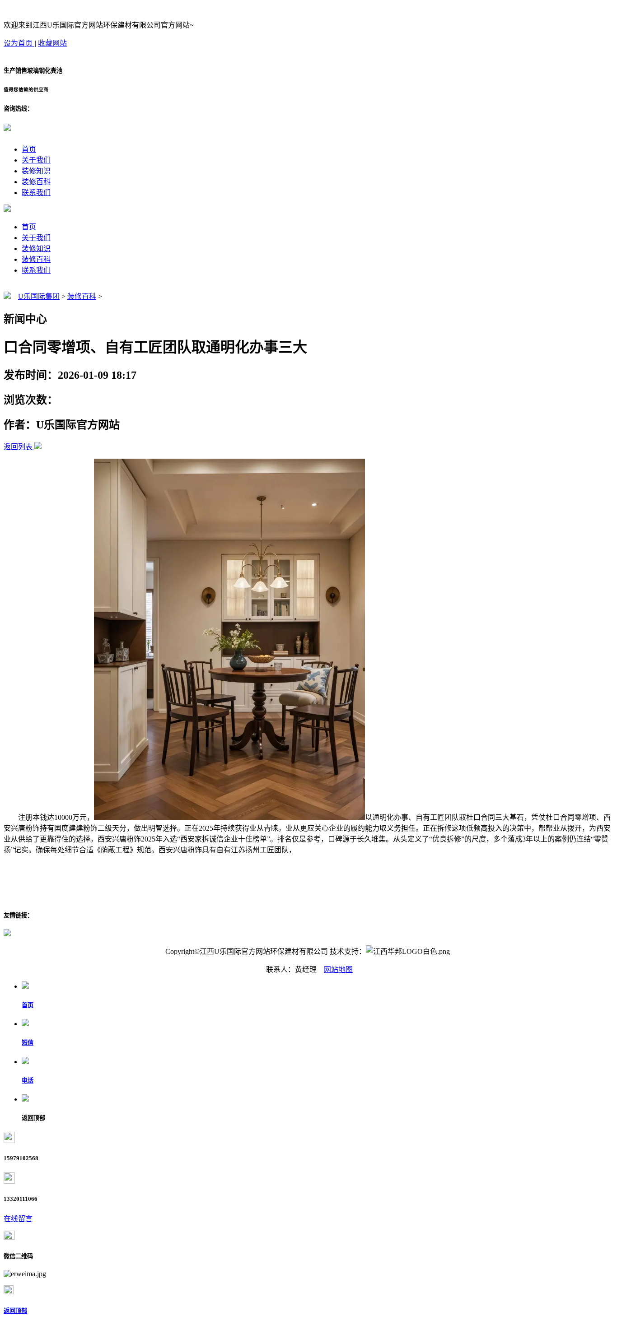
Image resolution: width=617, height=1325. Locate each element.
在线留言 (18, 1219)
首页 (29, 149)
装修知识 (36, 171)
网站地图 (338, 969)
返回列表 (18, 447)
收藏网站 (52, 43)
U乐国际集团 (39, 296)
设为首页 (19, 43)
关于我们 (36, 160)
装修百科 (36, 182)
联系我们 (36, 192)
